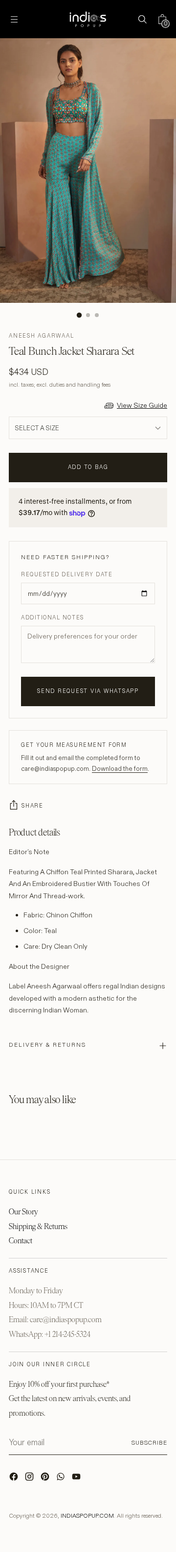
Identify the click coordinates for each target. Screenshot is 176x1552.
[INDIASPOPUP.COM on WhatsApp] (61, 1479)
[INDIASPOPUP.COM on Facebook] (15, 1479)
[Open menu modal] (14, 19)
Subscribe (149, 1442)
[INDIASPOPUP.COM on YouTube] (77, 1479)
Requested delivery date (66, 574)
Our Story (23, 1211)
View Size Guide (142, 405)
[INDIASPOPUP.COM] (88, 19)
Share (33, 805)
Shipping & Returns (38, 1226)
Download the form (120, 768)
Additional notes (52, 617)
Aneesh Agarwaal (41, 335)
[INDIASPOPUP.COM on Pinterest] (46, 1479)
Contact (20, 1240)
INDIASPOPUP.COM (87, 1515)
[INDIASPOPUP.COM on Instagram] (30, 1479)
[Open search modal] (142, 19)
